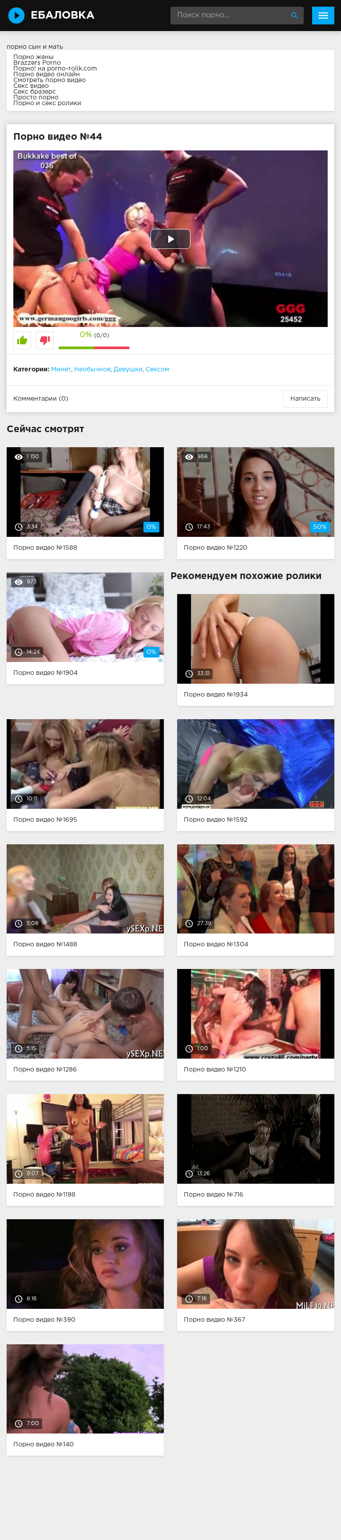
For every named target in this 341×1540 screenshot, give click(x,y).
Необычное (92, 369)
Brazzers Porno (37, 63)
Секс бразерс (34, 92)
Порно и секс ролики (47, 103)
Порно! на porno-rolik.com (55, 68)
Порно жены (33, 57)
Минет (61, 369)
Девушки (128, 369)
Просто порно (36, 97)
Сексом (157, 369)
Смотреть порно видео (49, 80)
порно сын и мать (35, 47)
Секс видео (31, 86)
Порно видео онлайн (46, 74)
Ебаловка (63, 15)
